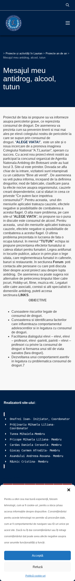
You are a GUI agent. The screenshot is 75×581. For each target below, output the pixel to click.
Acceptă (37, 555)
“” (28, 142)
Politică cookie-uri (35, 575)
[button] (69, 490)
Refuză (37, 567)
